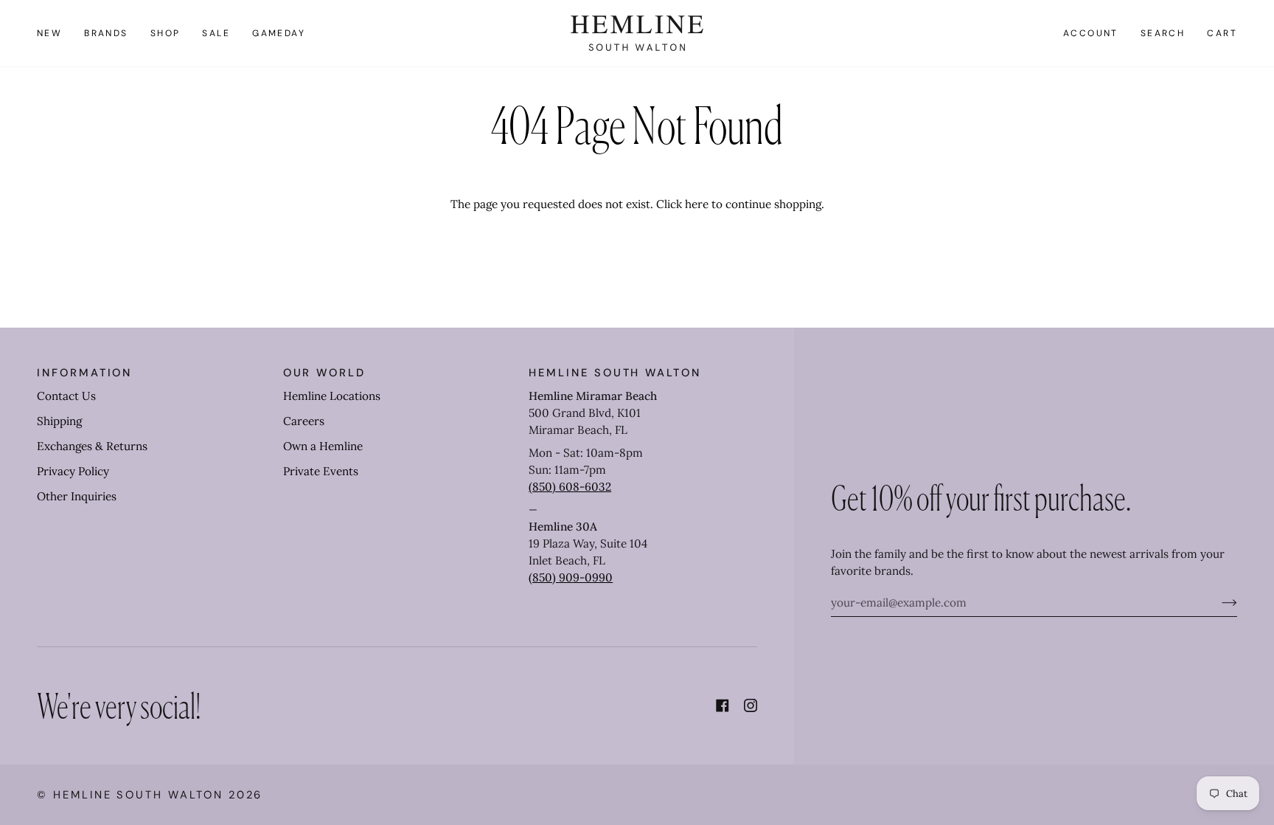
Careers (303, 421)
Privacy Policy (73, 471)
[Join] (1217, 602)
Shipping (59, 421)
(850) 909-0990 (571, 577)
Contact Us (66, 396)
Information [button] (84, 372)
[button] (106, 33)
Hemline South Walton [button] (615, 372)
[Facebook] (722, 705)
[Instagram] (750, 705)
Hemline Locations (331, 396)
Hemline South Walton (138, 794)
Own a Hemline (323, 446)
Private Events (320, 471)
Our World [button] (324, 372)
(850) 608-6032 (570, 487)
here (697, 204)
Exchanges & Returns (92, 446)
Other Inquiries (76, 496)
